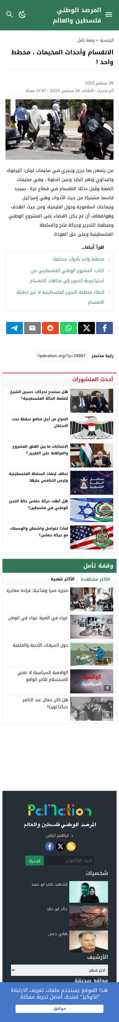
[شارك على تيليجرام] (14, 328)
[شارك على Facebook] (104, 328)
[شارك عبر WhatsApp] (68, 328)
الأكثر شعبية (62, 579)
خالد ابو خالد (57, 909)
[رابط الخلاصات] (71, 846)
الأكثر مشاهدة (95, 579)
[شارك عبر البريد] (32, 328)
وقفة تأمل (86, 40)
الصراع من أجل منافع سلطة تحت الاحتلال (40, 422)
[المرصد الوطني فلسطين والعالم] (59, 814)
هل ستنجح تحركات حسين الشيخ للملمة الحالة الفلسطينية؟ (39, 395)
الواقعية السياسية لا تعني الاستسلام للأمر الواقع (42, 675)
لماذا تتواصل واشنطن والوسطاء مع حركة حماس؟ (39, 531)
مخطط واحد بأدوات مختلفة (78, 259)
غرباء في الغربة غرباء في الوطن (38, 618)
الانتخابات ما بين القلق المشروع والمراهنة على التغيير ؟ (40, 449)
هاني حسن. (57, 934)
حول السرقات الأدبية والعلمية (40, 645)
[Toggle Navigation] (110, 15)
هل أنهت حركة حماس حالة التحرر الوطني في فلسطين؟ (38, 504)
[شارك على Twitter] (86, 328)
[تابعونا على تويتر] (60, 846)
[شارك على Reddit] (50, 328)
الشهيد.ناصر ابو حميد (49, 884)
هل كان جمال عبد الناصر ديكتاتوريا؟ (45, 703)
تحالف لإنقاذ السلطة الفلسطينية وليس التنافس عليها (38, 477)
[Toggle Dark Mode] (22, 15)
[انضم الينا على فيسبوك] (49, 846)
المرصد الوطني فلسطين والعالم (77, 15)
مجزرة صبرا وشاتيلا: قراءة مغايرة (37, 590)
